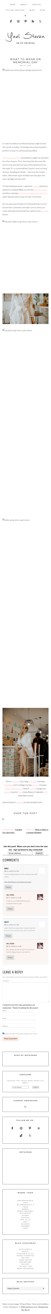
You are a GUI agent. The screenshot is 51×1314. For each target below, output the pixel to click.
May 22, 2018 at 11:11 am (13, 898)
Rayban (7, 792)
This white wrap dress (11, 158)
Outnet (25, 1215)
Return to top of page (10, 1304)
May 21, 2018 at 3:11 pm (11, 925)
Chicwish (45, 211)
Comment (5, 981)
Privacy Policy (25, 1304)
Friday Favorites (26, 1255)
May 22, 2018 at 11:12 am (13, 946)
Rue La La (26, 1219)
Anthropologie (26, 1200)
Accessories (25, 1249)
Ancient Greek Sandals (13, 788)
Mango (25, 1209)
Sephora (25, 1224)
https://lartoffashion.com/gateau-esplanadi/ (17, 882)
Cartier (32, 788)
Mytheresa (25, 1213)
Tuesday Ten (25, 1266)
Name (4, 1010)
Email (4, 1018)
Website (5, 1026)
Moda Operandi (25, 1211)
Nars (20, 792)
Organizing (26, 1262)
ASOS (25, 1202)
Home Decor (25, 1260)
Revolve (25, 1217)
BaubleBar (8, 785)
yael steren (10, 895)
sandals (36, 186)
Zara (25, 1228)
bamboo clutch (40, 189)
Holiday (25, 1258)
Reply (8, 887)
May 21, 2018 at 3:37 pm (11, 871)
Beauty (25, 1251)
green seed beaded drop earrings (32, 193)
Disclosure (13, 1307)
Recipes (26, 1264)
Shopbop (25, 1226)
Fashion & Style (25, 1253)
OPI (45, 792)
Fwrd (25, 1207)
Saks (25, 1222)
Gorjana (35, 785)
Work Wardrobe (25, 1268)
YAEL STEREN (25, 38)
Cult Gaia (32, 781)
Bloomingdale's (25, 1205)
